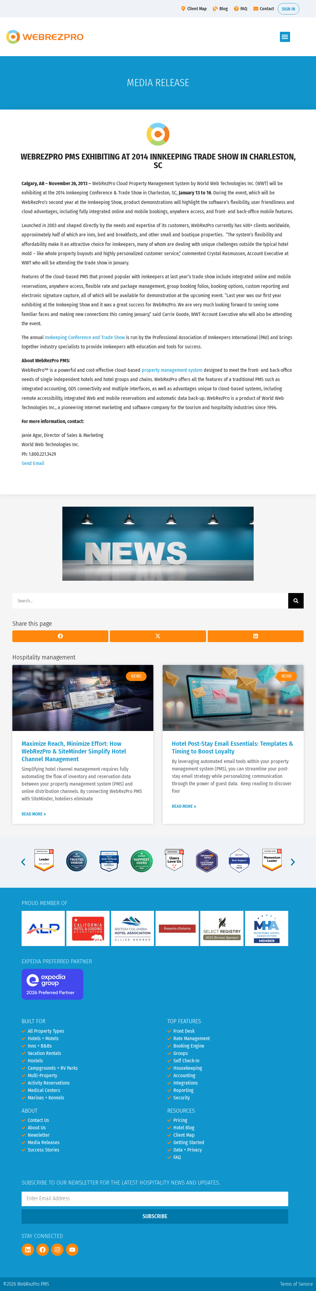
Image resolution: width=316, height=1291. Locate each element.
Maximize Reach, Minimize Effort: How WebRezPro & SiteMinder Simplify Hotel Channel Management (74, 751)
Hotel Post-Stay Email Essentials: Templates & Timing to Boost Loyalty (232, 747)
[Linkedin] (28, 1249)
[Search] (296, 600)
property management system (172, 370)
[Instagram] (57, 1249)
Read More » (34, 814)
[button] (285, 37)
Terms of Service (296, 1284)
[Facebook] (42, 1249)
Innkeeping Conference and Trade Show (85, 337)
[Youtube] (72, 1249)
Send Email (33, 463)
